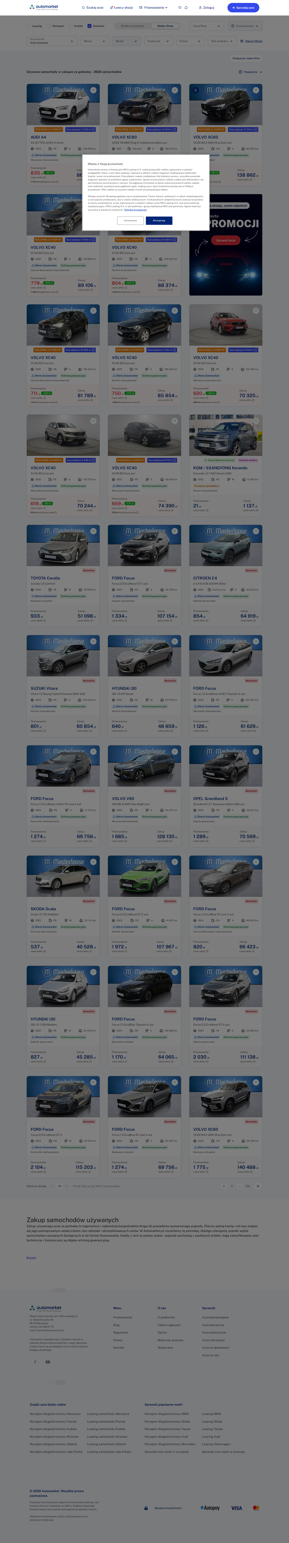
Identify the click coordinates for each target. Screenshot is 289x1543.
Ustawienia (130, 220)
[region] (146, 192)
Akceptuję (159, 220)
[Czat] (186, 7)
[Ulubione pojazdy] (179, 7)
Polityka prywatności (135, 209)
